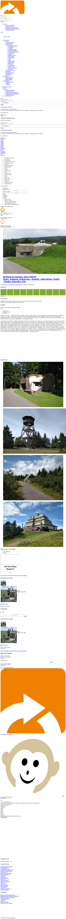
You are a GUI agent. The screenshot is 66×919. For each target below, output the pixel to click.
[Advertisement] (33, 349)
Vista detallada (24, 575)
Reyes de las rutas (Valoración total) (8, 895)
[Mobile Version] (3, 296)
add (1, 664)
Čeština (2, 140)
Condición (5, 196)
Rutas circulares (8, 199)
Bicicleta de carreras (12, 49)
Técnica (4, 197)
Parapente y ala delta (12, 68)
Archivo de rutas (9, 44)
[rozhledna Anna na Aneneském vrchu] (33, 431)
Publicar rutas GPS (9, 26)
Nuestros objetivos (9, 82)
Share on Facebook (4, 650)
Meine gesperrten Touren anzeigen (12, 204)
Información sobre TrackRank (12, 27)
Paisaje (4, 194)
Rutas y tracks (6, 40)
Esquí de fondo (11, 57)
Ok (1, 817)
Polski (2, 149)
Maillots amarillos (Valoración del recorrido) (9, 896)
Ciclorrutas (10, 48)
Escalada (10, 54)
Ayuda (4, 24)
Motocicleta (10, 63)
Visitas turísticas (11, 65)
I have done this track (6, 801)
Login (2, 32)
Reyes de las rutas (9, 77)
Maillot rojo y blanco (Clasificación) (8, 897)
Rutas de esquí (11, 56)
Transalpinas (10, 47)
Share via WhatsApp (13, 650)
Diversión (5, 195)
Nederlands (3, 148)
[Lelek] (9, 591)
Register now (3, 114)
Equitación (10, 69)
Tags (5, 660)
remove (5, 664)
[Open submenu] (6, 24)
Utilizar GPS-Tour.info (10, 25)
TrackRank (5, 188)
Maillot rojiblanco (9, 79)
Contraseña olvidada (10, 29)
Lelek (18, 590)
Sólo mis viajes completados (10, 201)
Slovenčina (3, 152)
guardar (9, 664)
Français (2, 145)
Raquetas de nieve (12, 55)
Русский (2, 150)
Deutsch (2, 141)
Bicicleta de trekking (12, 50)
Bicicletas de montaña (12, 45)
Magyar (2, 146)
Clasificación (8, 225)
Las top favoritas (9, 43)
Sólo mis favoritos (8, 200)
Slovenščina (3, 153)
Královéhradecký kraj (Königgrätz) (15, 284)
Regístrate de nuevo (7, 86)
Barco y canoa (11, 66)
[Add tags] (33, 662)
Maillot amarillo (9, 78)
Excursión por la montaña (13, 51)
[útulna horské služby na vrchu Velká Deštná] (33, 478)
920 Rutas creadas (4, 604)
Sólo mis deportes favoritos (10, 203)
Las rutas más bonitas (10, 42)
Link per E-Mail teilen (21, 650)
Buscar (7, 41)
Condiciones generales (5, 898)
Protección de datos (4, 901)
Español (2, 143)
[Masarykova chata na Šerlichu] (33, 524)
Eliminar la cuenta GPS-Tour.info (12, 28)
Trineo (9, 58)
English (2, 142)
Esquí (6, 172)
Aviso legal (8, 84)
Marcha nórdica (11, 61)
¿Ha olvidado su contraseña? (6, 107)
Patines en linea (11, 62)
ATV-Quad (10, 64)
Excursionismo (11, 52)
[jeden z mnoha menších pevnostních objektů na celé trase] (33, 384)
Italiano (2, 147)
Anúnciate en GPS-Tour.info (6, 903)
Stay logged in (6, 102)
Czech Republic (4, 284)
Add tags (2, 660)
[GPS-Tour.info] (33, 13)
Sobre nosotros (6, 80)
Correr (9, 59)
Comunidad (5, 76)
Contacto (7, 83)
